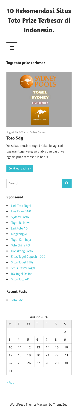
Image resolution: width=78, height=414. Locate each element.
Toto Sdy (14, 138)
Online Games (38, 132)
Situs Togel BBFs (22, 262)
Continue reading (19, 168)
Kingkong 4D (19, 233)
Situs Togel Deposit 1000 (28, 256)
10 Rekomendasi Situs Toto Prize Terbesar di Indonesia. (39, 20)
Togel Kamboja (21, 239)
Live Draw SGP (21, 211)
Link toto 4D (19, 228)
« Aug (10, 382)
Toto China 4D (20, 245)
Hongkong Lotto (22, 251)
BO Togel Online (21, 273)
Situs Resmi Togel (23, 268)
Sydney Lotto (20, 216)
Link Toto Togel (21, 205)
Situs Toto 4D (20, 279)
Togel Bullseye (20, 222)
